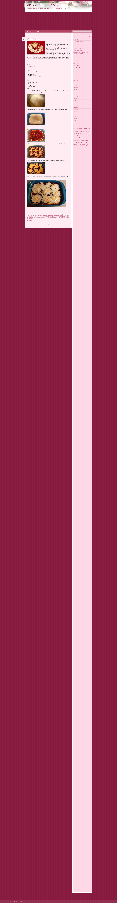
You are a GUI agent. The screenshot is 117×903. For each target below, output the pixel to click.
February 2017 (75, 91)
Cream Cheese (75, 131)
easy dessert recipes (57, 215)
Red (82, 142)
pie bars (61, 216)
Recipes (74, 69)
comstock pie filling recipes (30, 215)
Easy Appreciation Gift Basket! (77, 50)
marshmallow (88, 138)
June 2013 (75, 118)
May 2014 (74, 100)
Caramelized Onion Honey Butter (78, 41)
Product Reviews (29, 31)
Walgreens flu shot (79, 145)
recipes (37, 217)
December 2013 (75, 107)
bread (74, 128)
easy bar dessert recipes (38, 215)
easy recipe (31, 216)
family (80, 133)
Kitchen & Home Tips (77, 65)
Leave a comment (29, 220)
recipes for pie (52, 217)
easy (75, 133)
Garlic (75, 135)
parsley (77, 140)
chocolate (84, 128)
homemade (84, 135)
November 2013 (75, 109)
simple (86, 142)
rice (84, 142)
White (83, 145)
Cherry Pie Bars (33, 39)
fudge (89, 133)
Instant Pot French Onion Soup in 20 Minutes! (80, 46)
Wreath (86, 145)
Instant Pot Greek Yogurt (77, 43)
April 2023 (74, 82)
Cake (77, 128)
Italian (88, 135)
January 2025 (75, 80)
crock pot (80, 131)
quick (86, 140)
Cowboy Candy (75, 39)
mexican (74, 140)
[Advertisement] (58, 20)
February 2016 (75, 94)
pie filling (64, 216)
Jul (23, 38)
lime (85, 138)
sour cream (80, 144)
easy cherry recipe (50, 215)
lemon (82, 138)
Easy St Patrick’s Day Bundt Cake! (78, 48)
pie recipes (67, 216)
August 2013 (75, 114)
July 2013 (74, 116)
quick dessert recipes (30, 217)
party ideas (82, 140)
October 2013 (75, 111)
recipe (34, 217)
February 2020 (75, 85)
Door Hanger (88, 131)
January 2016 (75, 96)
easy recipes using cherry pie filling (46, 216)
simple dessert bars (66, 217)
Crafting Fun (75, 63)
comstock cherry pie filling (48, 214)
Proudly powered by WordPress (8, 901)
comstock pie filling (65, 214)
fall (78, 133)
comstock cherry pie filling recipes (57, 214)
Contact (38, 31)
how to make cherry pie (55, 216)
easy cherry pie (45, 215)
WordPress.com (22, 901)
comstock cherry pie (41, 214)
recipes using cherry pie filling (58, 217)
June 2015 (75, 98)
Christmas (88, 128)
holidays (79, 135)
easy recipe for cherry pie (37, 216)
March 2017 (75, 89)
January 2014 (75, 105)
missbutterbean (40, 5)
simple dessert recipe (30, 218)
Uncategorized (76, 72)
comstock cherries (29, 214)
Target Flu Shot (85, 144)
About (34, 31)
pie (59, 216)
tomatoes (74, 145)
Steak (82, 144)
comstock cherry (34, 214)
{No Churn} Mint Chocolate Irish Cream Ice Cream (80, 55)
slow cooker (75, 144)
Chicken (80, 128)
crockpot (84, 131)
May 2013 (74, 120)
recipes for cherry (46, 217)
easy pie (61, 215)
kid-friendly (76, 138)
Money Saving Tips (77, 67)
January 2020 (75, 87)
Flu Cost (84, 133)
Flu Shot (87, 133)
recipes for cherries (41, 217)
